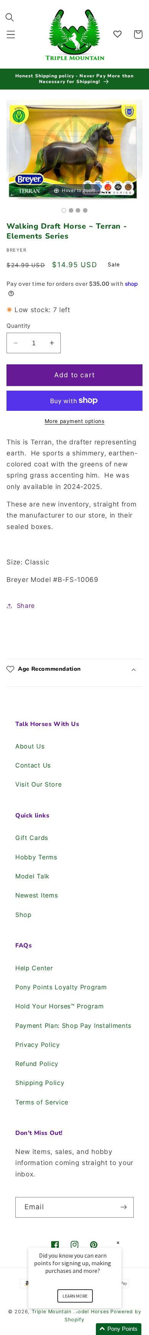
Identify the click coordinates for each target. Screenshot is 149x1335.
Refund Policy (36, 1063)
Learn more (75, 1296)
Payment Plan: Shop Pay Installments (73, 1025)
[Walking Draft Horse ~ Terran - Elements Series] (64, 210)
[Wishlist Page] (118, 34)
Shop (23, 914)
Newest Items (36, 895)
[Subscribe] (123, 1207)
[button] (11, 34)
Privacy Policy (37, 1044)
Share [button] (26, 605)
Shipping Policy (39, 1083)
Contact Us (33, 765)
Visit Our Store (38, 784)
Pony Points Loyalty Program (61, 987)
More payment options (75, 421)
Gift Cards (31, 837)
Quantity (18, 325)
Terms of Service (41, 1102)
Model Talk (32, 876)
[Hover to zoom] (74, 149)
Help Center (34, 968)
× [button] (118, 1242)
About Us (30, 746)
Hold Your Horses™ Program (59, 1006)
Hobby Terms (36, 857)
